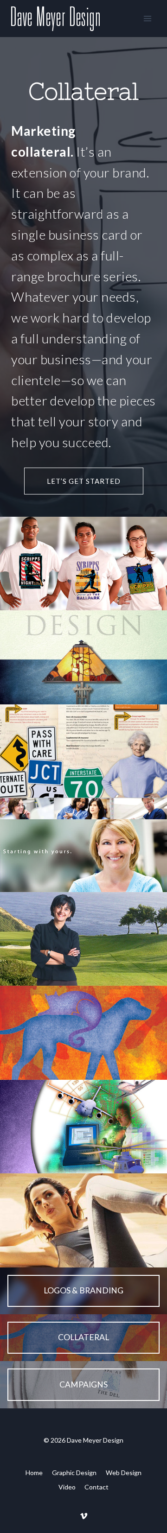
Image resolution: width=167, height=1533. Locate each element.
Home (34, 1472)
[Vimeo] (83, 1516)
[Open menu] (147, 18)
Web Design (123, 1472)
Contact (96, 1487)
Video (67, 1487)
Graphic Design (74, 1472)
